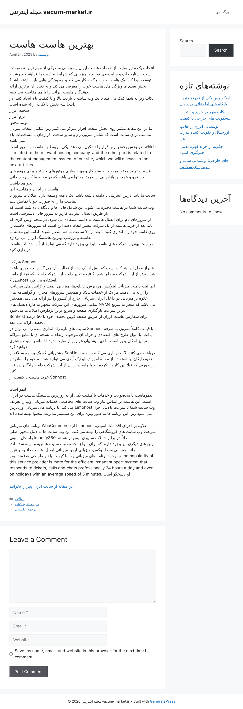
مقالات (19, 499)
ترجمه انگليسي (25, 509)
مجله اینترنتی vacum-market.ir (50, 11)
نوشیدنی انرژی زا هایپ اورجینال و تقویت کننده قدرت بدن (204, 132)
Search (186, 41)
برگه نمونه (221, 12)
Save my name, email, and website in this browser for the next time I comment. (80, 653)
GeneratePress (162, 701)
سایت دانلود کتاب (27, 504)
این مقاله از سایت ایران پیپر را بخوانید (41, 486)
